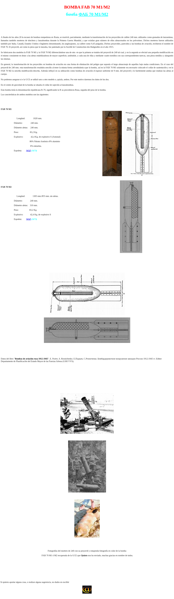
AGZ (28, 150)
